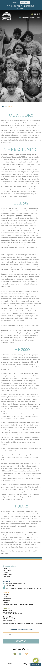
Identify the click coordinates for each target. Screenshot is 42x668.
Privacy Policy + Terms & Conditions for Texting (18, 604)
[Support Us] (35, 660)
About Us (6, 592)
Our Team (6, 594)
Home (3, 107)
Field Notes (6, 576)
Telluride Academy (9, 566)
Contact (37, 14)
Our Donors (7, 570)
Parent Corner (7, 574)
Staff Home (6, 600)
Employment (7, 598)
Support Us (6, 568)
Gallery (5, 572)
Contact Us (6, 581)
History (5, 596)
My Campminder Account (31, 17)
